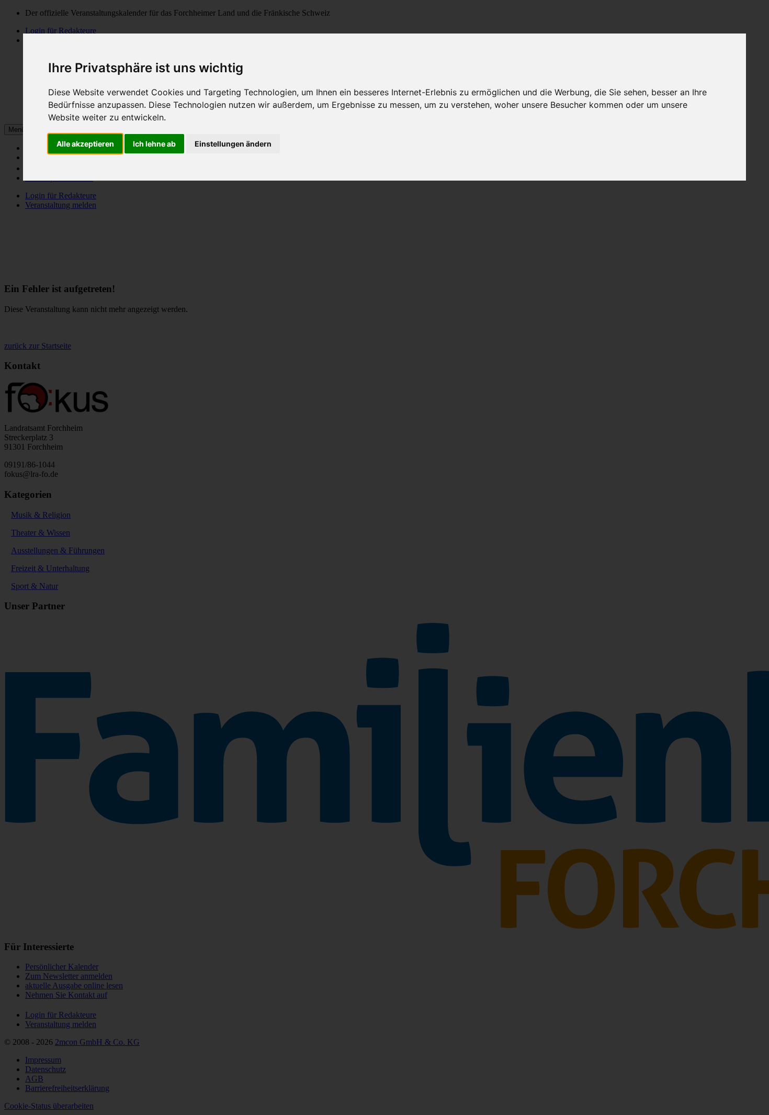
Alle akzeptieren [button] (85, 143)
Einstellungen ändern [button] (233, 143)
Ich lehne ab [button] (154, 143)
